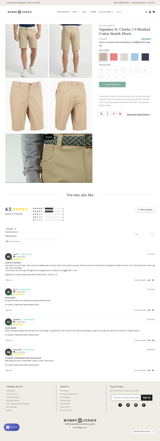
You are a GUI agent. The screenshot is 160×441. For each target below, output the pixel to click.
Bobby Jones (82, 427)
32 (116, 70)
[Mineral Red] (114, 57)
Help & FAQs (10, 391)
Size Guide (145, 39)
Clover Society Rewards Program (17, 404)
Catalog (9, 410)
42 (116, 77)
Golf (84, 12)
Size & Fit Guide (11, 394)
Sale (119, 12)
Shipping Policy (65, 400)
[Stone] (124, 57)
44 (123, 77)
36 (145, 70)
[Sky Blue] (134, 57)
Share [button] (10, 280)
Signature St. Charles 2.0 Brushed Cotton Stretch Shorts (26, 274)
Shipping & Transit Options (138, 114)
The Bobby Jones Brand (68, 394)
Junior (93, 12)
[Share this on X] (101, 113)
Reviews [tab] (9, 229)
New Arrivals (63, 12)
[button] (149, 280)
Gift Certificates (11, 407)
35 (138, 70)
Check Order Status (13, 397)
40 (109, 77)
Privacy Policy (65, 407)
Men (74, 12)
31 (109, 70)
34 (130, 70)
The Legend (64, 391)
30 (101, 70)
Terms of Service (66, 410)
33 (123, 70)
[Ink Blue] (145, 57)
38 (101, 77)
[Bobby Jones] (19, 12)
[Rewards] (12, 427)
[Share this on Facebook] (107, 113)
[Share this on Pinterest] (114, 113)
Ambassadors (65, 397)
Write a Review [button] (146, 210)
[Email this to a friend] (120, 113)
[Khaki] (26, 51)
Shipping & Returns (13, 400)
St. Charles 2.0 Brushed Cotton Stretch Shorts (22, 304)
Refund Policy (65, 404)
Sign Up (146, 398)
